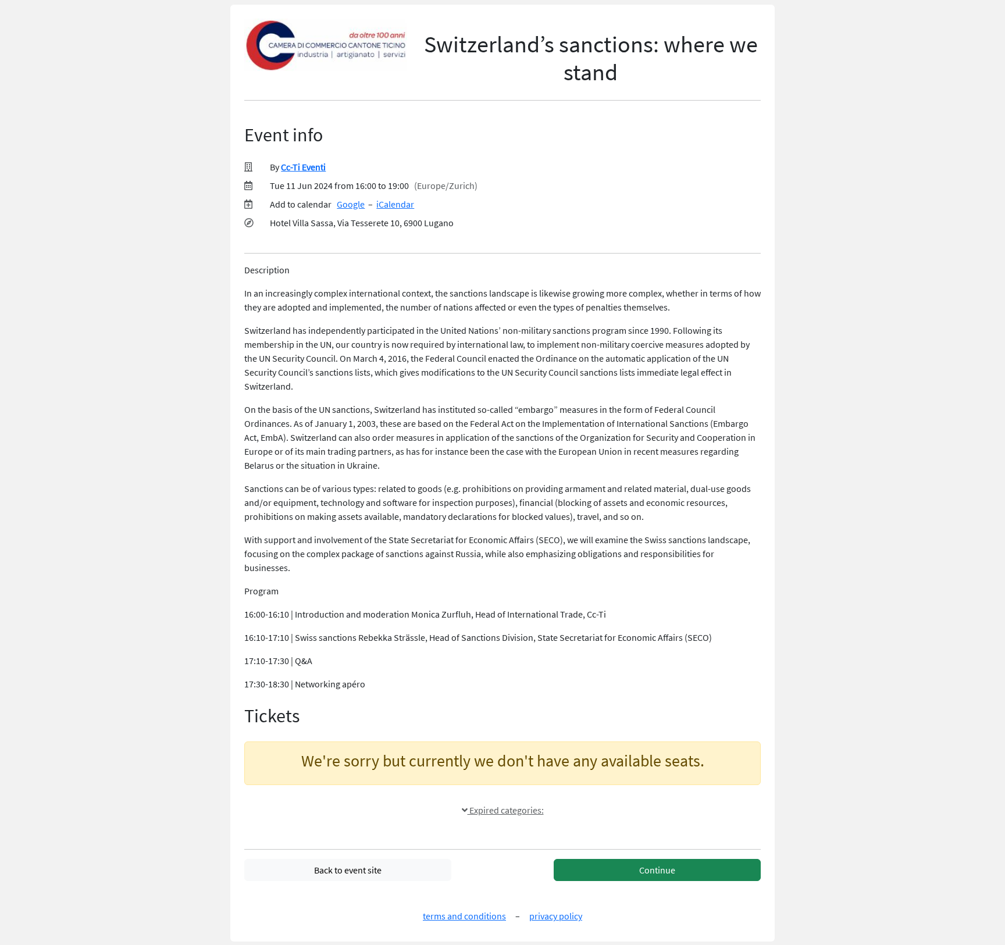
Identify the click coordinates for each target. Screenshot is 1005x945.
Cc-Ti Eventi (303, 167)
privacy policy (555, 916)
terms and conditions (464, 916)
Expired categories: (506, 810)
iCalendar (395, 204)
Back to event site (348, 870)
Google (351, 204)
